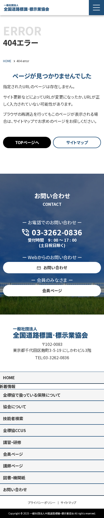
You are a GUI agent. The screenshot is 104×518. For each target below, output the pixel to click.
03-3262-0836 (56, 357)
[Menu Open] (96, 7)
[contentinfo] (52, 416)
